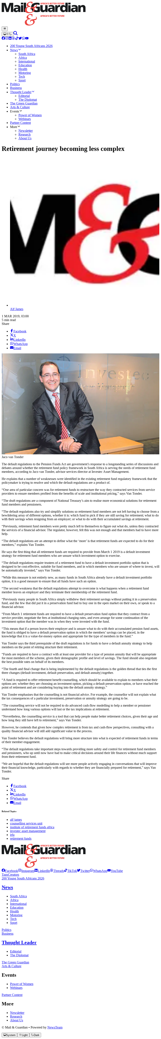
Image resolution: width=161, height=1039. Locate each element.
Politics (6, 930)
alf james (16, 819)
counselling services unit (26, 823)
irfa (12, 834)
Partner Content (12, 995)
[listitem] (10, 871)
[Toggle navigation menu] (5, 28)
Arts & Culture (11, 966)
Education (16, 907)
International (18, 904)
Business (7, 933)
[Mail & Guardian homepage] (80, 14)
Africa (14, 900)
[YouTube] (27, 39)
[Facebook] (3, 39)
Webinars (16, 987)
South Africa (18, 896)
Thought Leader (19, 942)
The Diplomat (19, 955)
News (7, 887)
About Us (16, 1020)
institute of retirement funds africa (32, 827)
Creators (13, 874)
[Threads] (13, 39)
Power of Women (21, 984)
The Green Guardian (15, 962)
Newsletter (17, 1012)
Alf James (16, 309)
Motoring (16, 915)
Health (14, 911)
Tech (13, 919)
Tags (5, 874)
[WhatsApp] (23, 39)
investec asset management (27, 831)
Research (16, 1016)
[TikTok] (16, 39)
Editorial (15, 951)
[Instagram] (6, 39)
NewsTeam (54, 1027)
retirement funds (20, 838)
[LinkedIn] (10, 39)
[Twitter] (20, 39)
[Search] (15, 34)
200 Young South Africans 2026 (23, 878)
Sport (13, 922)
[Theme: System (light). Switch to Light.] (7, 34)
